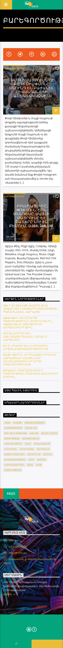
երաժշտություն (15, 459)
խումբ (41, 459)
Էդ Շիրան (11, 449)
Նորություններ (15, 68)
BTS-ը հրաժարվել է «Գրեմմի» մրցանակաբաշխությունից (25, 347)
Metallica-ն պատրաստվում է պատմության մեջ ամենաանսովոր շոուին (30, 374)
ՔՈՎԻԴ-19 (34, 454)
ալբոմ (48, 454)
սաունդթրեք (13, 470)
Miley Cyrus (49, 433)
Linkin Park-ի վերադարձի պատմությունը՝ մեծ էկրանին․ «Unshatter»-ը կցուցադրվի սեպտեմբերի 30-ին (28, 323)
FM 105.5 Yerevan (16, 433)
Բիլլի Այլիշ (42, 443)
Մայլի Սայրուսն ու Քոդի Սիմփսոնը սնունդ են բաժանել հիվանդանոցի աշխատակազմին (31, 88)
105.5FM (10, 108)
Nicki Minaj (12, 438)
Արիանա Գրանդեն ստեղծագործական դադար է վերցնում (25, 337)
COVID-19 (31, 428)
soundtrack (31, 438)
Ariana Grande (35, 422)
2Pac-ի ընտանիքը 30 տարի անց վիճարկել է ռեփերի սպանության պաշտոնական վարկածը (30, 309)
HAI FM (34, 433)
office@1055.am (18, 552)
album (17, 422)
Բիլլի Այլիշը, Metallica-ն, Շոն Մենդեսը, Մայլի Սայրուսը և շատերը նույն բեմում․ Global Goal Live (31, 216)
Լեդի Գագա (27, 449)
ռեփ (30, 464)
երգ (31, 459)
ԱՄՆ (28, 443)
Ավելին (7, 594)
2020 (7, 422)
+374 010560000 (18, 546)
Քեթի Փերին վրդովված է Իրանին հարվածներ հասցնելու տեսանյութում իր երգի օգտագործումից (30, 359)
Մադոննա (43, 449)
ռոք (39, 464)
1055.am (13, 540)
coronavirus (13, 428)
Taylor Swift (13, 443)
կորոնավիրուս (14, 464)
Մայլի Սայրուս (15, 454)
